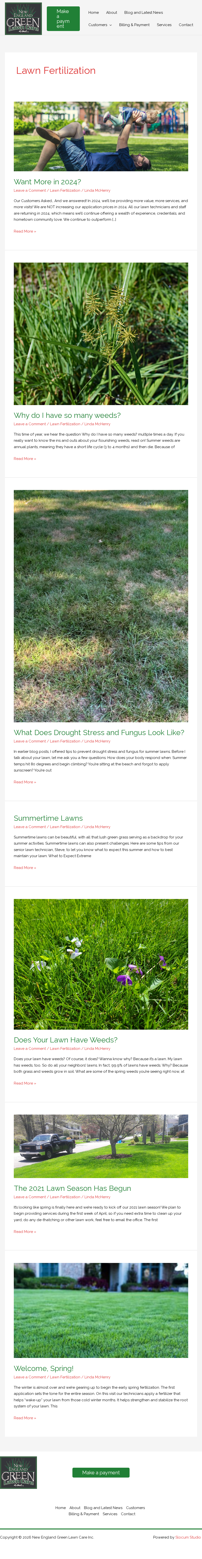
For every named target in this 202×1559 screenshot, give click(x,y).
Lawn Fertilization (65, 190)
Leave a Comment (30, 190)
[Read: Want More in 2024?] (101, 136)
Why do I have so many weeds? (67, 415)
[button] (63, 18)
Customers (135, 1508)
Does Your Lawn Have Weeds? (66, 1040)
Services (110, 1514)
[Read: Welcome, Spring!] (101, 1310)
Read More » (25, 232)
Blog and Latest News (103, 1508)
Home (60, 1508)
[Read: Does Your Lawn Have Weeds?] (101, 964)
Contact (128, 1514)
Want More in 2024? (47, 181)
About (74, 1508)
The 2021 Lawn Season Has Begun (72, 1188)
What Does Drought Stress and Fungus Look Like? (99, 732)
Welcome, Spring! (44, 1368)
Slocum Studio (188, 1537)
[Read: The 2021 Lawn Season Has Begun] (101, 1146)
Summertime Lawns (48, 818)
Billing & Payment (84, 1514)
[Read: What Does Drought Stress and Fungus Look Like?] (101, 605)
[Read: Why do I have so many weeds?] (101, 333)
